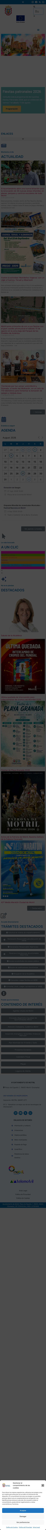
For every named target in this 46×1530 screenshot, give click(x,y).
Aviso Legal (36, 1527)
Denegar (23, 1516)
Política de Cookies (12, 1527)
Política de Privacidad (25, 1527)
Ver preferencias (23, 1522)
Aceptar (23, 1510)
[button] (43, 1485)
